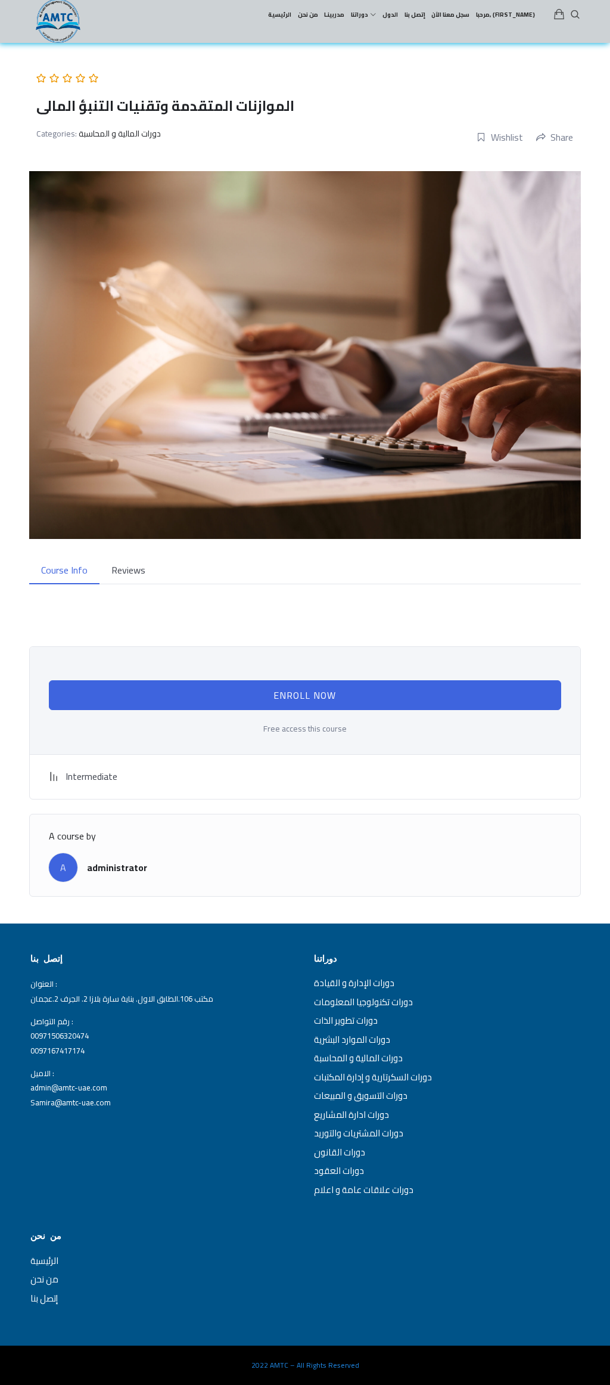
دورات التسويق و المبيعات (360, 1095)
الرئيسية (44, 1260)
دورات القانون (339, 1152)
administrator (117, 867)
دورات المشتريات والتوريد (358, 1133)
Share (561, 137)
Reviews (128, 570)
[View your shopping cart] (559, 15)
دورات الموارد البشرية (352, 1039)
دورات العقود (339, 1170)
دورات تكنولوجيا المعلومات (363, 1002)
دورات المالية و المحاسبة (120, 133)
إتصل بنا (44, 1298)
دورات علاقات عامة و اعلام (363, 1189)
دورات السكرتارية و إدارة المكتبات (373, 1077)
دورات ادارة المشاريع (351, 1114)
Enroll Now (304, 695)
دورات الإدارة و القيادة (354, 983)
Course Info (64, 570)
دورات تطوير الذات (346, 1020)
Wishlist (507, 137)
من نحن (44, 1279)
